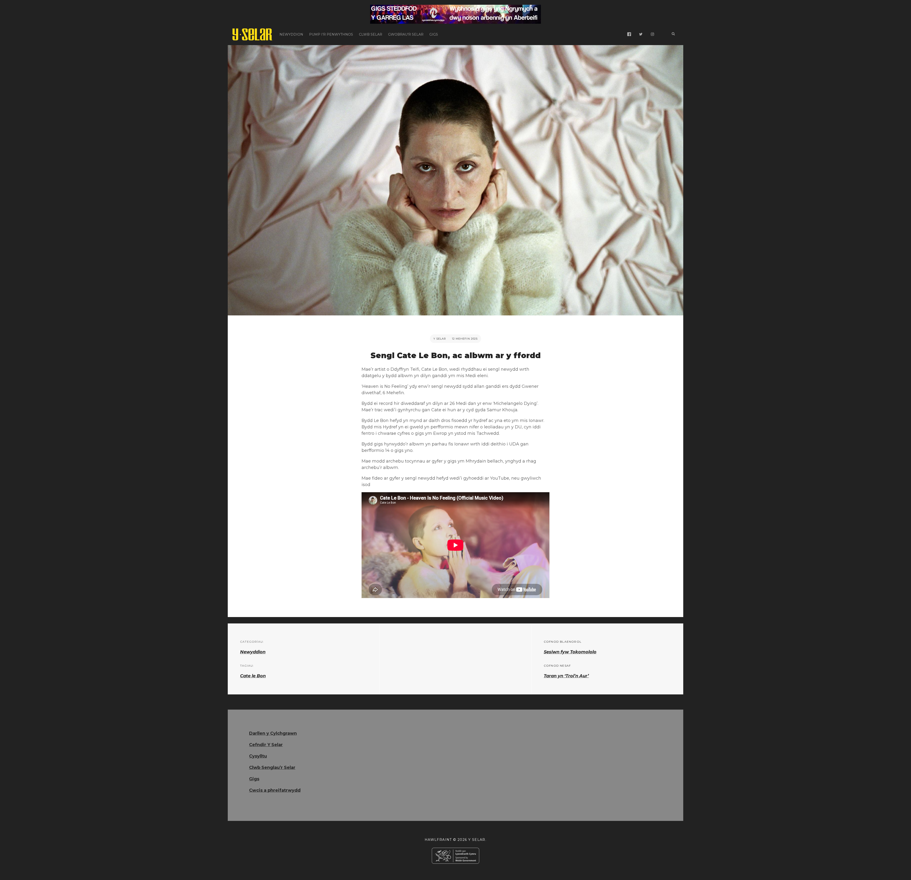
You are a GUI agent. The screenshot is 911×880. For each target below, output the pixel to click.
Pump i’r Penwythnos (331, 34)
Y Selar (439, 338)
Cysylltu (258, 756)
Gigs (433, 34)
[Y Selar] (252, 34)
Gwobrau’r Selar (405, 34)
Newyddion (291, 34)
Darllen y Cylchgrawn (273, 733)
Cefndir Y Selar (266, 744)
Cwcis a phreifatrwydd (275, 790)
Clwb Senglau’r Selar (272, 767)
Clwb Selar (370, 34)
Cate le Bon (253, 676)
